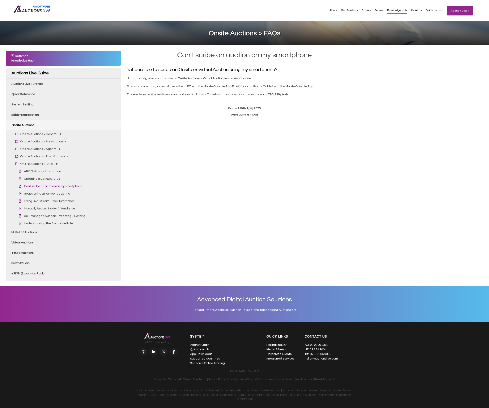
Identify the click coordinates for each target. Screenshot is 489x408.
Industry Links (235, 379)
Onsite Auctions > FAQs (244, 115)
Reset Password (324, 379)
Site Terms (200, 379)
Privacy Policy (216, 379)
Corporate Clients (279, 353)
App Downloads (201, 353)
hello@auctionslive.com (321, 358)
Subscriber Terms (165, 379)
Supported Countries (205, 358)
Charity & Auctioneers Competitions (269, 379)
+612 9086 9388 (320, 353)
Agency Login (199, 344)
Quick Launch (434, 10)
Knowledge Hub (397, 10)
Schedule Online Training (207, 363)
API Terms (184, 379)
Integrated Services (280, 358)
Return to (22, 58)
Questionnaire (303, 379)
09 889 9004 (318, 349)
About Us (416, 10)
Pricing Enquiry (276, 344)
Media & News (276, 349)
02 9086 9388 (319, 344)
